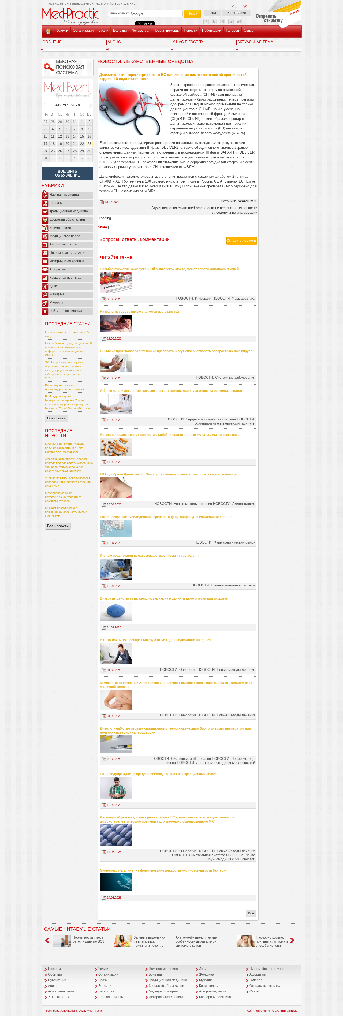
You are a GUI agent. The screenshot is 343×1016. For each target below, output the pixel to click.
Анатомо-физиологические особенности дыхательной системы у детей (196, 941)
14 (75, 137)
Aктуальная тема (255, 42)
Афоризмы (58, 269)
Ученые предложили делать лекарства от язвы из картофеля (149, 555)
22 (82, 144)
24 (45, 151)
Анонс (114, 42)
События (52, 42)
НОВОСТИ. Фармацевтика (233, 298)
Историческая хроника (67, 261)
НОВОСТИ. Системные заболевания (225, 377)
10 (45, 137)
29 (60, 122)
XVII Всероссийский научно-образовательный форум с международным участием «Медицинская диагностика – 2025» (65, 370)
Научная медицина (64, 194)
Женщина (57, 294)
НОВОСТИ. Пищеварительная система (223, 585)
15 (82, 137)
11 (52, 137)
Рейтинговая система (66, 311)
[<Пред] (44, 105)
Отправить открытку (264, 986)
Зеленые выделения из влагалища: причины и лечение (149, 941)
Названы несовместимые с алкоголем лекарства (139, 312)
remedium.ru (247, 201)
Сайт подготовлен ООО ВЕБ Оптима (272, 1010)
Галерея (232, 30)
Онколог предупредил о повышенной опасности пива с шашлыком (66, 512)
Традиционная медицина (69, 211)
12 (60, 137)
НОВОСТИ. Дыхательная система (197, 855)
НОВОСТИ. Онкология (178, 670)
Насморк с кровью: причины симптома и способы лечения (272, 941)
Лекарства (140, 30)
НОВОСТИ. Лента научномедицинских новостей (216, 763)
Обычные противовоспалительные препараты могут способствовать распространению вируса (176, 351)
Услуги (62, 30)
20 (67, 144)
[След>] (90, 105)
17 (45, 144)
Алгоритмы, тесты (63, 244)
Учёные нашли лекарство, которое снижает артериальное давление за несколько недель (171, 391)
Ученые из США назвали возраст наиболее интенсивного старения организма (68, 481)
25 (53, 151)
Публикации (211, 30)
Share (102, 227)
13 (67, 137)
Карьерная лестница (65, 278)
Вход (212, 13)
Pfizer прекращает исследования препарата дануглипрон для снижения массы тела (167, 517)
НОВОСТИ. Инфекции (193, 298)
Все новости (58, 526)
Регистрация (236, 13)
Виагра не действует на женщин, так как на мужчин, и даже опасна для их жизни (164, 598)
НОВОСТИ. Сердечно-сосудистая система (201, 419)
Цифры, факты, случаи (67, 253)
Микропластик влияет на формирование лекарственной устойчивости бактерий (163, 870)
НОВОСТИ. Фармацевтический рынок (224, 542)
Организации (83, 30)
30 (67, 122)
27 (45, 122)
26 (60, 151)
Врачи (103, 30)
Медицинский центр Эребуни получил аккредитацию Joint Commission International (64, 447)
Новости (190, 30)
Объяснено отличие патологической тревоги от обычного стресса (63, 497)
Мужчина (56, 302)
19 (60, 144)
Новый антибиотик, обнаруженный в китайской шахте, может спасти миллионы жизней (169, 269)
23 (89, 144)
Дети (53, 286)
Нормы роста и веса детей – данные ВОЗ (88, 939)
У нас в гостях (188, 42)
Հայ (235, 6)
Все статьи (56, 418)
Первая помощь (166, 30)
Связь (248, 30)
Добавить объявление (67, 173)
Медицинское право (65, 236)
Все (251, 913)
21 (75, 144)
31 (75, 122)
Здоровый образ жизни (67, 219)
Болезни (120, 30)
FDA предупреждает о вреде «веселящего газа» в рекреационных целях (158, 774)
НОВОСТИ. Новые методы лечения (183, 504)
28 (53, 122)
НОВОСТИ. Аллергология (234, 504)
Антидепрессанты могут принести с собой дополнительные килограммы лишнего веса (170, 435)
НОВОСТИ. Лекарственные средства (145, 61)
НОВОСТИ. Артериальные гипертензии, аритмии (225, 421)
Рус (244, 6)
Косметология (60, 228)
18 (53, 144)
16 (89, 137)
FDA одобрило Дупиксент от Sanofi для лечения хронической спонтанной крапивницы (168, 474)
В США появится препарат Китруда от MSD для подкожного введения (155, 640)
